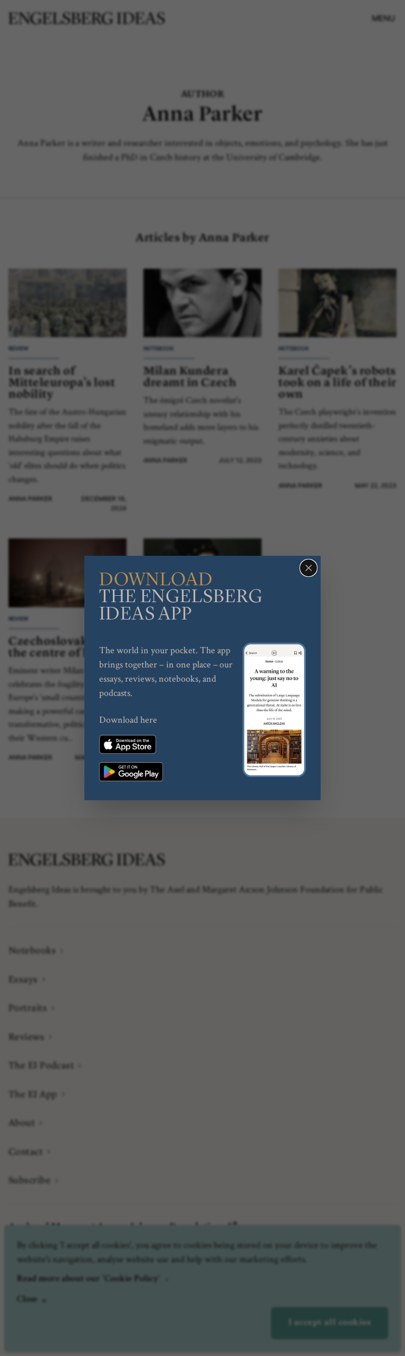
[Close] (308, 568)
